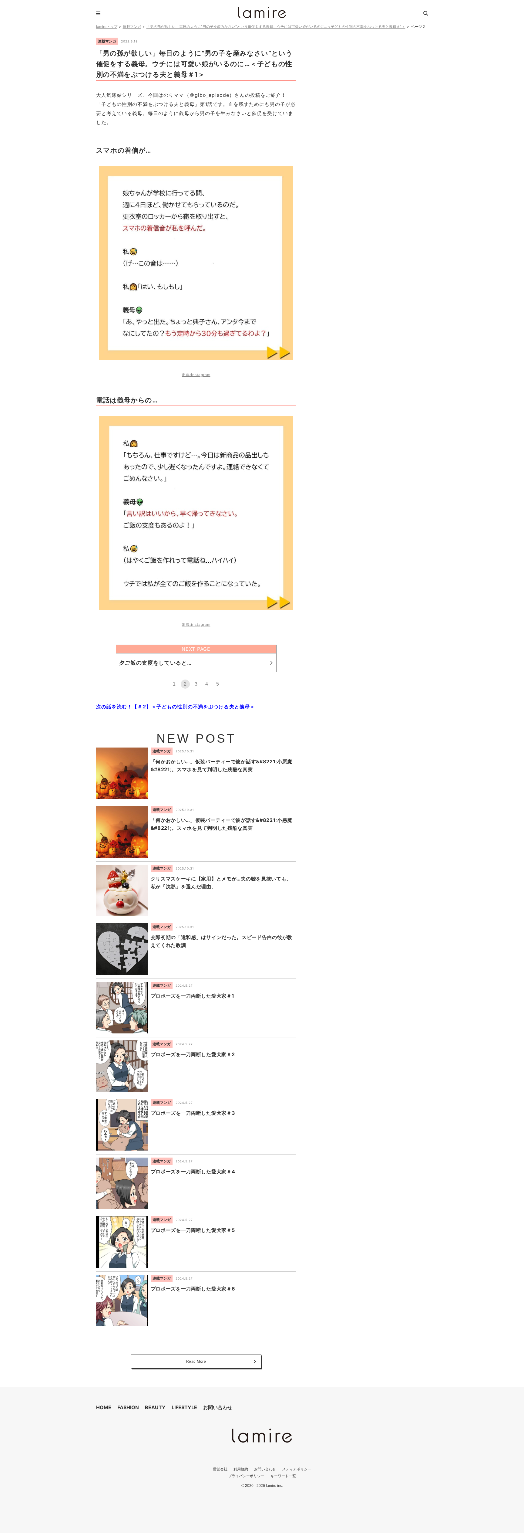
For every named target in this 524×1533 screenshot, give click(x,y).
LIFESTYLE (184, 1407)
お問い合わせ (217, 1407)
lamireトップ (106, 26)
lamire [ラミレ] (262, 12)
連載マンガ (132, 26)
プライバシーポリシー (246, 1476)
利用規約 (240, 1469)
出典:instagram (196, 374)
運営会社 (220, 1469)
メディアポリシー (296, 1469)
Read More (196, 1361)
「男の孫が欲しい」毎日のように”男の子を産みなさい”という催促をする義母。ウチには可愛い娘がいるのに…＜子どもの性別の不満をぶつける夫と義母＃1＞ (275, 26)
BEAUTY (155, 1407)
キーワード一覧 (283, 1476)
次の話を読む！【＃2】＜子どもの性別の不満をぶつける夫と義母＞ (175, 707)
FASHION (128, 1407)
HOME (103, 1407)
